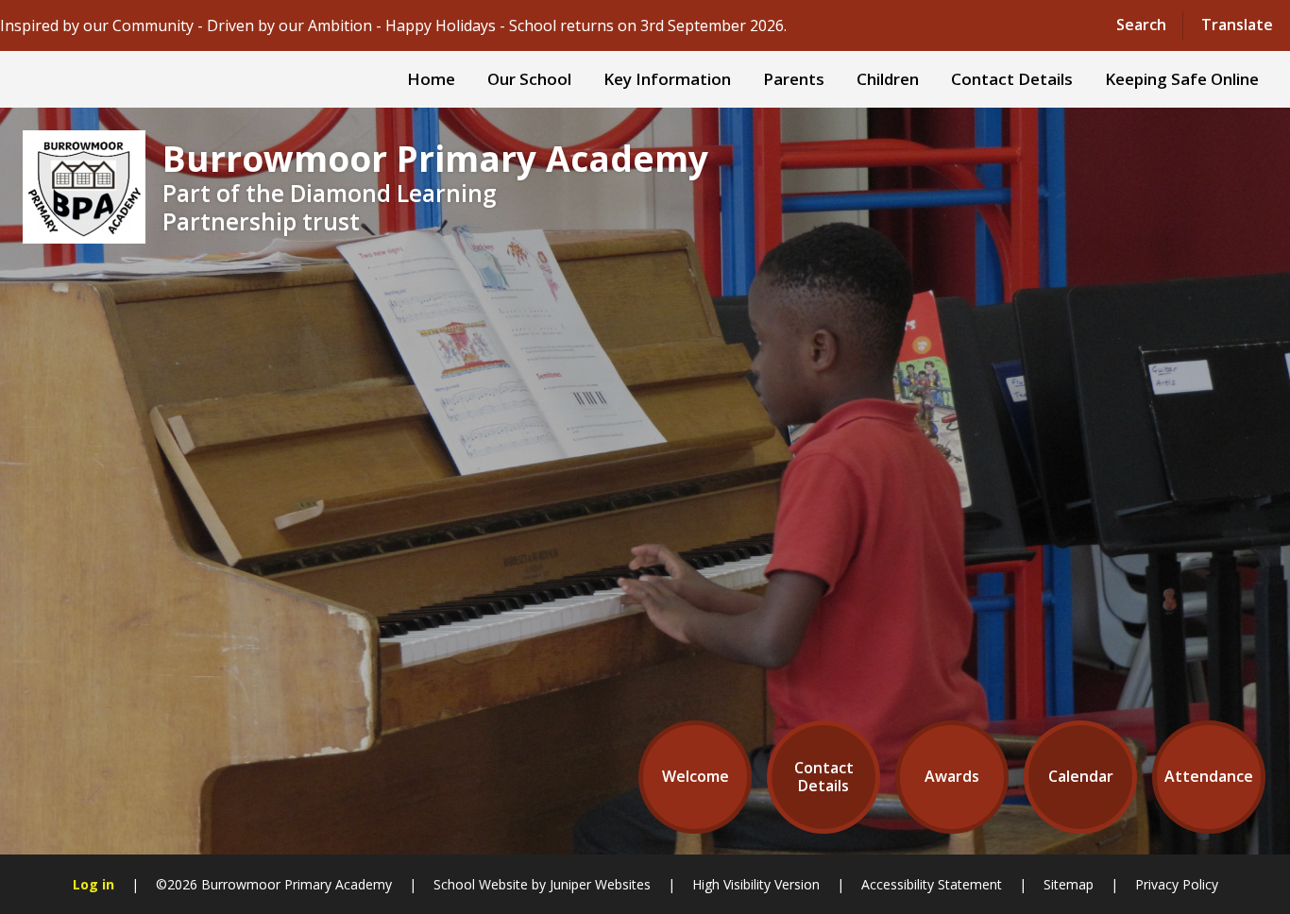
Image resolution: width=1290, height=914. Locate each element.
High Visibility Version (756, 884)
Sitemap (1069, 884)
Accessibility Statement (931, 884)
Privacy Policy (1176, 884)
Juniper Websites (600, 884)
